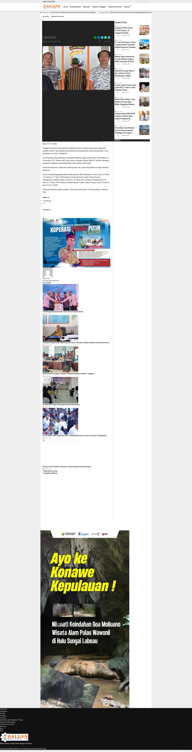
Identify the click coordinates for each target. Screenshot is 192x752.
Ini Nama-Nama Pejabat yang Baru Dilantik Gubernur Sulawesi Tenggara (73, 12)
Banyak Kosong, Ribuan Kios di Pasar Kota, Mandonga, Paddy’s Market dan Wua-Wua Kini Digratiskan (124, 73)
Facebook (3, 709)
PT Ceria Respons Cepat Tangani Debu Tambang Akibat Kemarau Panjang (125, 44)
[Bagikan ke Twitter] (102, 37)
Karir (1, 731)
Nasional (86, 7)
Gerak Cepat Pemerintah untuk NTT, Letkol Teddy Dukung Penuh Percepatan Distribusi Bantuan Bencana (125, 87)
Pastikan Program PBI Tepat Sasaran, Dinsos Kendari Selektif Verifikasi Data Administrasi (76, 343)
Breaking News (75, 7)
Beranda (46, 16)
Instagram (3, 711)
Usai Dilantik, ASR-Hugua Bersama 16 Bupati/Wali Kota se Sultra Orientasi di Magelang (74, 435)
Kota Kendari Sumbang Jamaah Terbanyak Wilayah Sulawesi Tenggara (68, 374)
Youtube (3, 715)
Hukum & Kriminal (115, 7)
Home (65, 7)
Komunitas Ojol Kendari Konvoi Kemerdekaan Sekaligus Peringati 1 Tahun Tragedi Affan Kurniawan (124, 130)
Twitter (2, 713)
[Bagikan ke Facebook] (98, 37)
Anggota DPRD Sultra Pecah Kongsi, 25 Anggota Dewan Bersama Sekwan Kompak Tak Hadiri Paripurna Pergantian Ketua (124, 30)
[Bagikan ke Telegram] (108, 37)
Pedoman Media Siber (8, 722)
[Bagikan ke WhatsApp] (105, 37)
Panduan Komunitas (7, 724)
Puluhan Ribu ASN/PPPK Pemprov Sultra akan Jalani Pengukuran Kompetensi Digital (125, 116)
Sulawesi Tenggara (99, 7)
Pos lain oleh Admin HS (51, 281)
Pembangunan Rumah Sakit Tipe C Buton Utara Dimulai (63, 312)
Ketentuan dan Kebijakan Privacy (11, 720)
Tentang (3, 718)
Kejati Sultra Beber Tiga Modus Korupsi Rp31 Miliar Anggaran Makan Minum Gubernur (125, 102)
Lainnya (126, 7)
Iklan (1, 729)
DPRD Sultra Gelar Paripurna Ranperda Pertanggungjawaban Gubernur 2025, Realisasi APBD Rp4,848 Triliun (144, 12)
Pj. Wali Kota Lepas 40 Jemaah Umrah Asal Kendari (61, 404)
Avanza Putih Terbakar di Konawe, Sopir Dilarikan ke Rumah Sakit (67, 467)
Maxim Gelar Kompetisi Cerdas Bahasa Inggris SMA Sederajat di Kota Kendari (124, 59)
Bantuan (3, 726)
